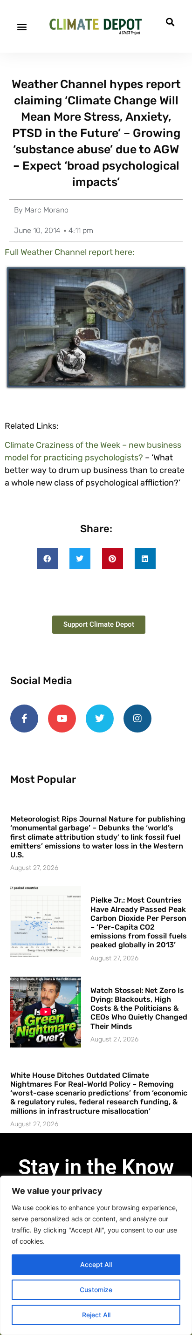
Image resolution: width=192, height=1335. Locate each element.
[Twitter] (100, 719)
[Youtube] (62, 719)
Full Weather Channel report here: (71, 252)
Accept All (96, 1264)
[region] (96, 1255)
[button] (21, 26)
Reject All (96, 1315)
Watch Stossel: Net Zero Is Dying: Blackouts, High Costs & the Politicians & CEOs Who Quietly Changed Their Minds (138, 1008)
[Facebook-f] (24, 719)
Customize (96, 1290)
